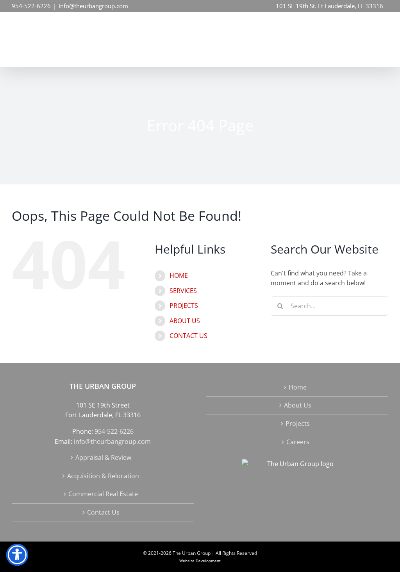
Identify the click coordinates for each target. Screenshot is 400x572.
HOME (179, 275)
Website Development (200, 560)
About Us (297, 405)
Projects (298, 423)
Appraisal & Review (103, 457)
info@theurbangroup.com (93, 6)
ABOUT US (185, 320)
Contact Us (103, 512)
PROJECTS (184, 305)
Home (298, 387)
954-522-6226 (31, 6)
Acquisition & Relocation (103, 476)
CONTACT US (188, 335)
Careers (297, 442)
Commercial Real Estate (103, 494)
